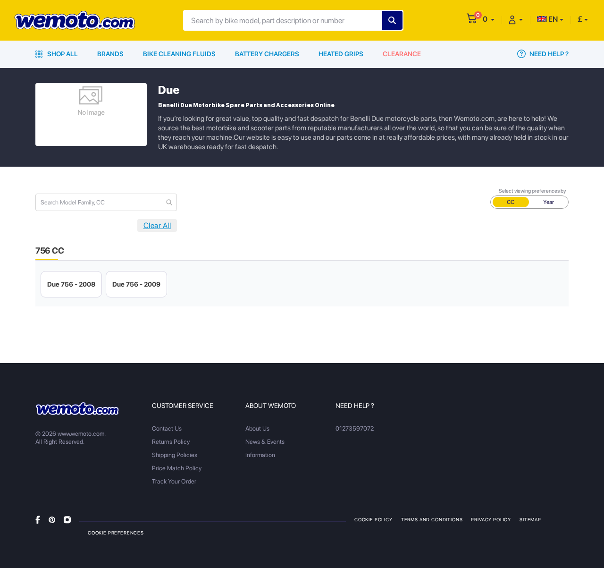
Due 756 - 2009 (136, 284)
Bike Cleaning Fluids (179, 54)
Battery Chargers (267, 54)
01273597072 (355, 428)
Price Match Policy (176, 468)
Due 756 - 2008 (71, 284)
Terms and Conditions (432, 519)
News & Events (265, 441)
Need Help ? (548, 54)
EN (552, 19)
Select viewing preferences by (532, 191)
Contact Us (167, 428)
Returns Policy (171, 441)
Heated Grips (341, 54)
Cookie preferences (116, 532)
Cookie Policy (373, 519)
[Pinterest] (52, 519)
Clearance (402, 54)
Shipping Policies (174, 454)
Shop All (62, 54)
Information (260, 454)
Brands (110, 54)
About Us (257, 428)
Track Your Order (174, 481)
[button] (489, 19)
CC (510, 202)
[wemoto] (77, 408)
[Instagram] (67, 519)
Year (548, 202)
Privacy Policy (491, 519)
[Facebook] (37, 519)
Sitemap (530, 519)
